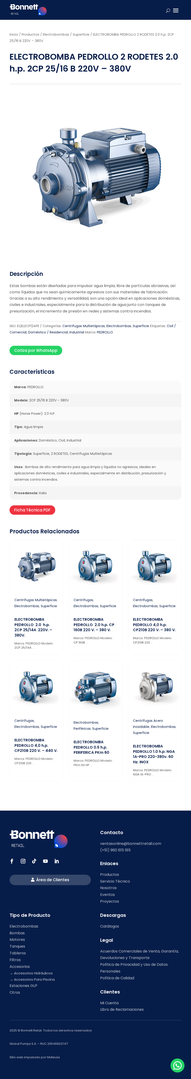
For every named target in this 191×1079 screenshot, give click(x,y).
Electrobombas (56, 34)
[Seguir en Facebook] (12, 861)
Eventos (107, 894)
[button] (177, 1065)
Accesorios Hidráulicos (33, 973)
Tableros (18, 953)
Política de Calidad (117, 978)
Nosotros (108, 888)
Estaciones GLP (23, 985)
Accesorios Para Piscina (34, 979)
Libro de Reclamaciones (122, 1009)
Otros (15, 992)
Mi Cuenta (109, 1003)
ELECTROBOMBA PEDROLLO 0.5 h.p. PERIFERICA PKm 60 (91, 747)
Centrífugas (83, 600)
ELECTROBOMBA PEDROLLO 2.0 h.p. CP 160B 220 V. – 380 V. (94, 625)
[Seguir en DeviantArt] (56, 861)
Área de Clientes (52, 880)
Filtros (15, 960)
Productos (30, 34)
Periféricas (82, 728)
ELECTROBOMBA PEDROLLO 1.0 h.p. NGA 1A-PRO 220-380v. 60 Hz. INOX (154, 753)
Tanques (17, 946)
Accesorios (20, 966)
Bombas (17, 933)
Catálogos (109, 926)
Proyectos (109, 901)
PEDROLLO (105, 332)
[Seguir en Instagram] (23, 861)
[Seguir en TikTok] (34, 861)
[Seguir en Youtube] (45, 861)
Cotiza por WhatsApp (36, 350)
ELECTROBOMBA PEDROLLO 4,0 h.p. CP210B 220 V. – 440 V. (36, 745)
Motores (17, 939)
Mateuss (53, 1057)
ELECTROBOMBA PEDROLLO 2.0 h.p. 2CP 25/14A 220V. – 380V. (33, 627)
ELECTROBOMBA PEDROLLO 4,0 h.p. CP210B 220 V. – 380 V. (154, 625)
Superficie (81, 34)
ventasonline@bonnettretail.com (130, 843)
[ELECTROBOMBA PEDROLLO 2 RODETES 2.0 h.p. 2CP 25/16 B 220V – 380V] (95, 261)
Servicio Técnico (115, 881)
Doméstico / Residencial (48, 332)
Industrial (76, 332)
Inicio (14, 34)
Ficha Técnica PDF (32, 510)
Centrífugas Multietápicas (83, 326)
